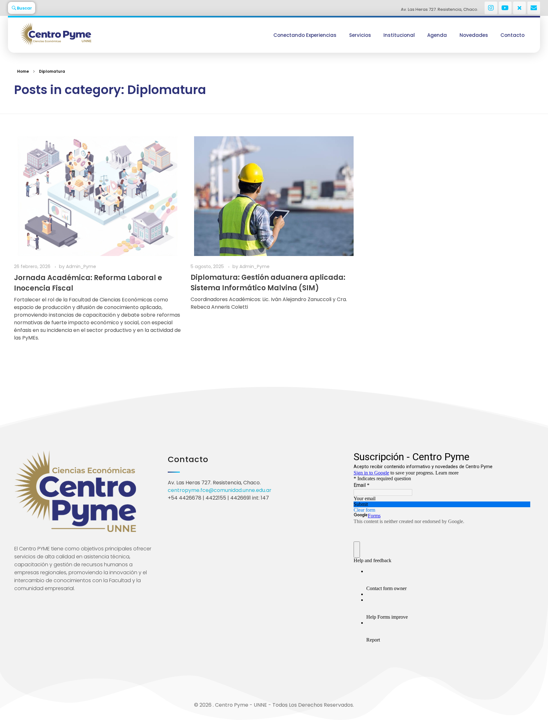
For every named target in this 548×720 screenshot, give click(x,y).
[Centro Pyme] (79, 34)
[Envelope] (533, 8)
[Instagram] (491, 8)
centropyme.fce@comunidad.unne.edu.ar (219, 490)
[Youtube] (505, 8)
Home (23, 71)
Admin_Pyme (81, 266)
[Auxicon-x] (519, 8)
